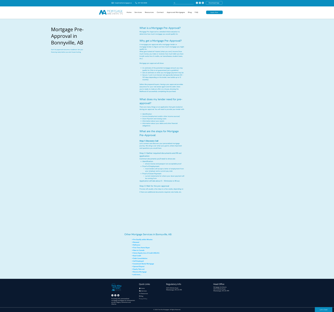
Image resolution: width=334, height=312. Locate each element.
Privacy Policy (143, 298)
